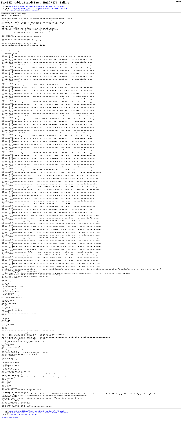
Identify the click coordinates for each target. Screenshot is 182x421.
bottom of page (14, 10)
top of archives (25, 10)
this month (35, 10)
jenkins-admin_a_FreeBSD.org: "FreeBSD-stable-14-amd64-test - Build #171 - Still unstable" (37, 6)
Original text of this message (9, 417)
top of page (13, 414)
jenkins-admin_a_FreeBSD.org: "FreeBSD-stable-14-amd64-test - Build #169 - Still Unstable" (40, 8)
